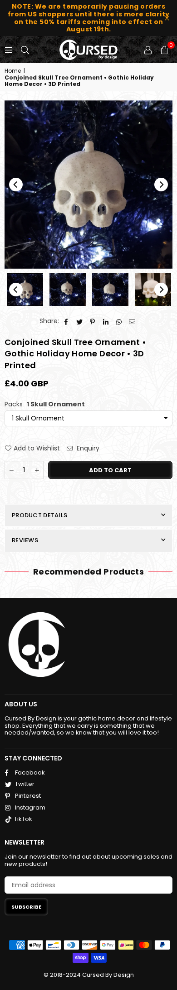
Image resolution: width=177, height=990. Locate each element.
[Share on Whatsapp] (119, 321)
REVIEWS (25, 540)
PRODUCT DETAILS (39, 515)
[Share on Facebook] (66, 321)
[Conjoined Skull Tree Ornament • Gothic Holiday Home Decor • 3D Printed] (25, 289)
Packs (45, 404)
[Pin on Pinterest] (92, 321)
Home (13, 71)
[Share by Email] (132, 321)
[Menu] (8, 49)
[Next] (161, 184)
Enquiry (87, 448)
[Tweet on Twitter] (79, 321)
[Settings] (148, 49)
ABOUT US (21, 704)
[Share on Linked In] (106, 321)
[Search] (25, 49)
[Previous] (16, 184)
